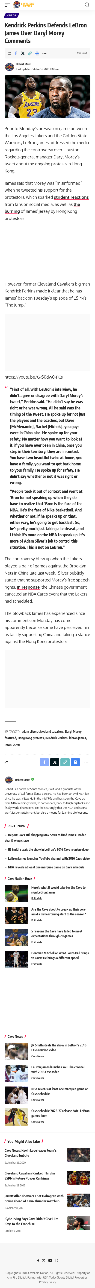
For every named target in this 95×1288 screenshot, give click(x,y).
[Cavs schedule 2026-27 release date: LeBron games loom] (16, 1117)
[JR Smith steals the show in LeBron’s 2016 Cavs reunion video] (16, 1051)
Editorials (36, 898)
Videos (11, 15)
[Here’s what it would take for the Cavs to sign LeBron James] (16, 893)
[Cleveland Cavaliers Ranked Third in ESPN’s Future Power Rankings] (78, 1178)
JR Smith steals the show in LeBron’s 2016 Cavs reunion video (48, 849)
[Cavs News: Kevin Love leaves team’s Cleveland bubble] (78, 1155)
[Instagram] (56, 1261)
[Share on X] (23, 53)
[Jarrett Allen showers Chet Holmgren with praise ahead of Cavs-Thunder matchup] (78, 1200)
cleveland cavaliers (51, 731)
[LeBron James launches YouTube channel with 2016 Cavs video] (16, 1073)
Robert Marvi (23, 64)
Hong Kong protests (31, 738)
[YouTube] (50, 1261)
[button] (8, 5)
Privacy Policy (47, 1282)
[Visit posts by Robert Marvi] (9, 67)
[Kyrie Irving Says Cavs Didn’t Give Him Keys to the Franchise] (78, 1223)
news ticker (12, 744)
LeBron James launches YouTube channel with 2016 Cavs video (49, 858)
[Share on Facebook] (15, 53)
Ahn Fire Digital (16, 1277)
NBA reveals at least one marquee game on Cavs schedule (46, 867)
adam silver (29, 731)
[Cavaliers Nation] (23, 5)
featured (10, 738)
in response (28, 587)
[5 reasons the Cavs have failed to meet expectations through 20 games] (16, 937)
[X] (44, 1261)
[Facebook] (38, 1261)
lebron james (77, 738)
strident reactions (71, 197)
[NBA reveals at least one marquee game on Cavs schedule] (16, 1095)
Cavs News (37, 1056)
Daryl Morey (73, 731)
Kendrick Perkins (56, 738)
